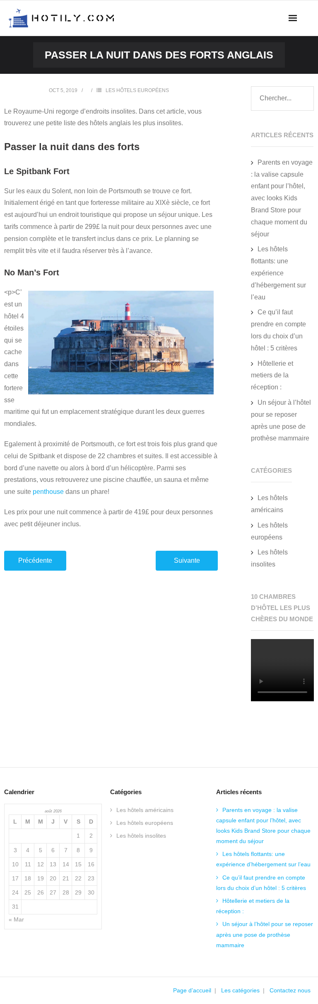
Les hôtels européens (137, 90)
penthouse (48, 491)
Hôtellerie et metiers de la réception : (272, 375)
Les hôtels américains (269, 503)
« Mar (16, 919)
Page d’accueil (192, 990)
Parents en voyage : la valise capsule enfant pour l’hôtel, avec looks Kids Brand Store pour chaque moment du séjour (282, 198)
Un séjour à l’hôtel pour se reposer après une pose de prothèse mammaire (281, 420)
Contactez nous (290, 990)
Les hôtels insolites (269, 558)
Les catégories (240, 990)
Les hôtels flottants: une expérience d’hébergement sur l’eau (278, 273)
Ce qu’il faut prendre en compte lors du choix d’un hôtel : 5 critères (278, 330)
